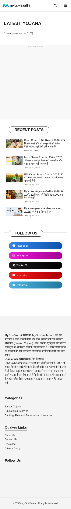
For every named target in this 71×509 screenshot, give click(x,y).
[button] (55, 5)
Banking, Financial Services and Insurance (28, 415)
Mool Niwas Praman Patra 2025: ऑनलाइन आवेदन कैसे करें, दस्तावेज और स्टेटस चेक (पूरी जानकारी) (43, 160)
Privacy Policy (13, 448)
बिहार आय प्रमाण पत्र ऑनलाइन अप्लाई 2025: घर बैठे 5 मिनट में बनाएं (43, 210)
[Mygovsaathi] (17, 5)
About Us (10, 435)
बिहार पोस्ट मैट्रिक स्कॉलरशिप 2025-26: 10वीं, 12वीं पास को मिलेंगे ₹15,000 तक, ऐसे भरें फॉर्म (44, 194)
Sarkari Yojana (13, 406)
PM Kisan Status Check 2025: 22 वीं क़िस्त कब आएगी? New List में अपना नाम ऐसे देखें (44, 177)
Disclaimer (10, 444)
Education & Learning (16, 411)
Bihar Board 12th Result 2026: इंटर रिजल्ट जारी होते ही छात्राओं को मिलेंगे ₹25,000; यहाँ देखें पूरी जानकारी (44, 143)
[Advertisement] (35, 84)
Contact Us (11, 439)
